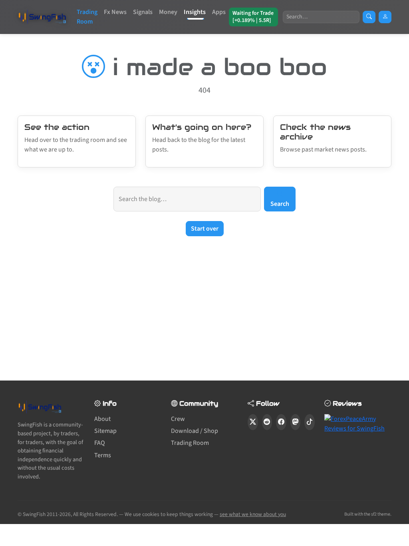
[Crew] (385, 17)
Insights (195, 12)
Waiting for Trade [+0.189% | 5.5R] (253, 16)
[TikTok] (309, 422)
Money (168, 12)
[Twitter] (253, 422)
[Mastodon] (295, 422)
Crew (178, 418)
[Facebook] (281, 422)
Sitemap (105, 430)
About (102, 418)
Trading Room (87, 17)
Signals (143, 12)
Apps (219, 12)
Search (279, 203)
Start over (204, 228)
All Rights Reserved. (95, 514)
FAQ (99, 442)
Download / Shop (194, 430)
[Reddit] (267, 422)
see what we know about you (253, 514)
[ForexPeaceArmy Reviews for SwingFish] (357, 422)
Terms (102, 455)
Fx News (115, 12)
